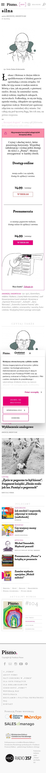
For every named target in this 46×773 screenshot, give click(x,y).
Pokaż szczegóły (32, 392)
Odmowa (16, 418)
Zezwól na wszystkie (15, 401)
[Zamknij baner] (36, 353)
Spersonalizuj (14, 410)
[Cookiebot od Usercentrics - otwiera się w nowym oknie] (17, 353)
